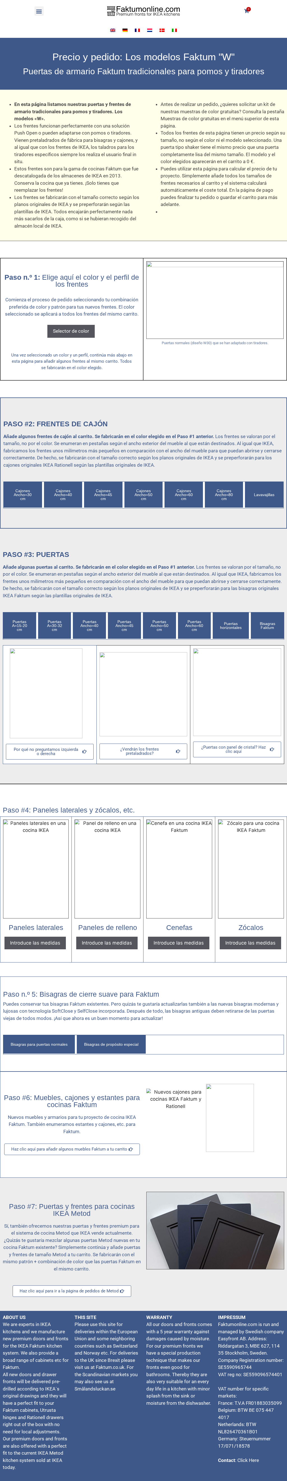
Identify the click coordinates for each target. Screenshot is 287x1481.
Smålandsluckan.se (95, 1389)
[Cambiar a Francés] (137, 30)
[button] (39, 11)
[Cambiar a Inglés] (112, 30)
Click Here (248, 1460)
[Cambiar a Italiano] (174, 30)
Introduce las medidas (35, 943)
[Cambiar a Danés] (162, 30)
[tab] (23, 495)
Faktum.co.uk (110, 1367)
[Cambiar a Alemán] (125, 30)
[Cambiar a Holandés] (149, 30)
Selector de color (71, 331)
